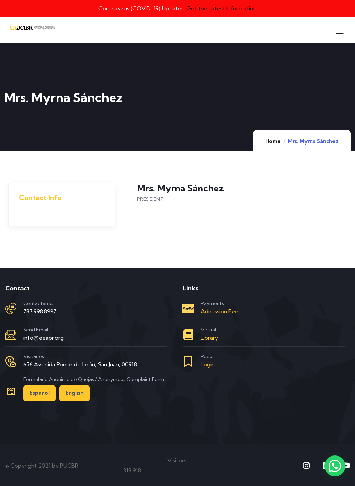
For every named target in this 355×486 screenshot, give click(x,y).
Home (273, 141)
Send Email (35, 330)
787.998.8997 (40, 311)
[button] (334, 465)
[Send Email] (10, 334)
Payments (212, 303)
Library (209, 337)
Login (208, 364)
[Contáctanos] (10, 308)
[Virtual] (188, 334)
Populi (208, 356)
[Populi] (188, 361)
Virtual (208, 330)
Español (39, 393)
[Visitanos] (10, 361)
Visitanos (33, 356)
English (75, 393)
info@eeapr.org (43, 337)
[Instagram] (306, 465)
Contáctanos (38, 303)
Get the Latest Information (221, 8)
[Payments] (188, 308)
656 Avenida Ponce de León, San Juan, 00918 (80, 364)
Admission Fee (220, 311)
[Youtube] (346, 465)
